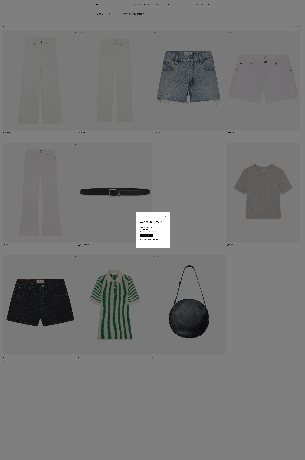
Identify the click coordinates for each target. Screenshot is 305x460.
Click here (155, 239)
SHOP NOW (146, 235)
